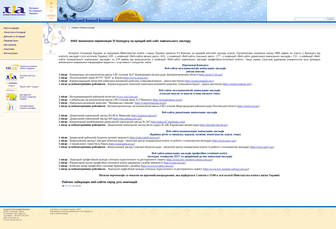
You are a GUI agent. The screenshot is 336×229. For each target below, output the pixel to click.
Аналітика (9, 49)
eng (51, 18)
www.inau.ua (13, 218)
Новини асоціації (87, 28)
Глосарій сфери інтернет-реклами (27, 107)
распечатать (51, 54)
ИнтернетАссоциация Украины (35, 11)
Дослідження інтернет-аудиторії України (28, 97)
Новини (63, 19)
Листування (10, 45)
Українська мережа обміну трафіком (28, 67)
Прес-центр (77, 19)
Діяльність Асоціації (14, 36)
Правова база (11, 41)
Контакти (91, 19)
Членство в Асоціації (14, 32)
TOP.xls (68, 186)
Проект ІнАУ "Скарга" (29, 87)
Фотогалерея (11, 53)
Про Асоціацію (11, 28)
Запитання (106, 19)
